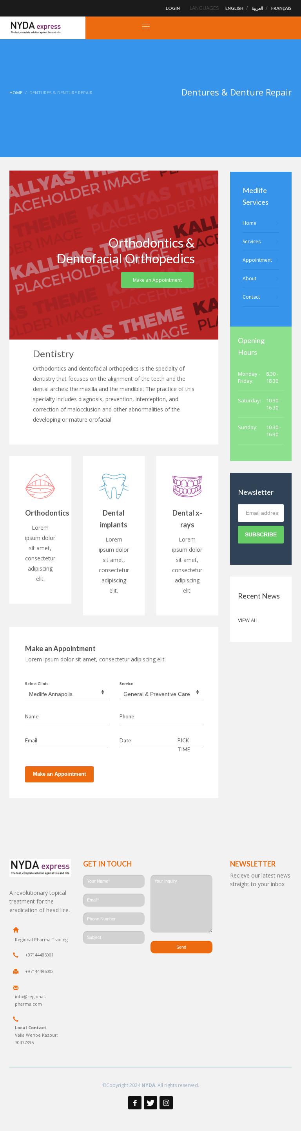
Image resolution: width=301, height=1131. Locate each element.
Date (125, 740)
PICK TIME (184, 744)
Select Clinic (36, 683)
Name (31, 716)
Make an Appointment (59, 774)
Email (31, 740)
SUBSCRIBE (261, 534)
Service (126, 683)
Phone (127, 716)
